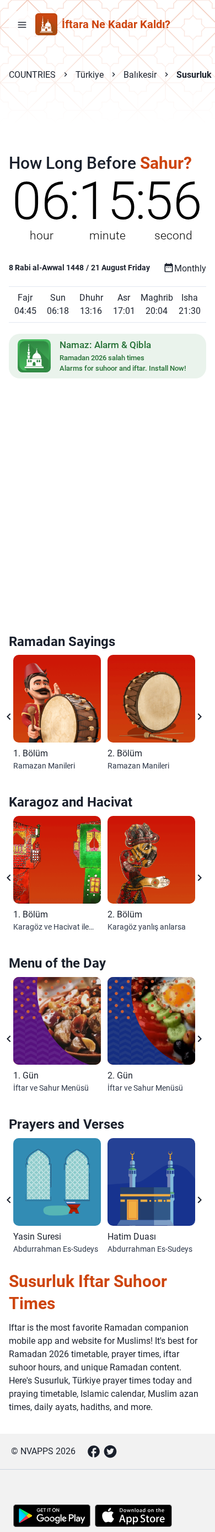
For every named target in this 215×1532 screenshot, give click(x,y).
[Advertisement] (107, 124)
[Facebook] (94, 1451)
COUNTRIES (32, 75)
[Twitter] (110, 1451)
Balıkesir (140, 75)
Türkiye (90, 75)
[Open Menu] (22, 24)
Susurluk (194, 75)
